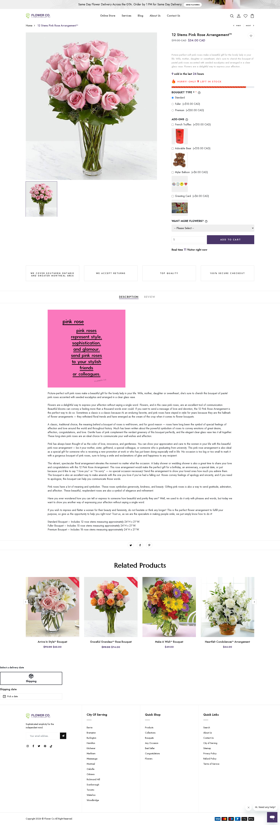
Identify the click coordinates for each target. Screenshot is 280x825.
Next (248, 25)
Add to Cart (230, 239)
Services (126, 16)
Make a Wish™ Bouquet (169, 642)
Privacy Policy (209, 753)
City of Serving (210, 743)
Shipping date (8, 689)
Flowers (148, 758)
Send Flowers (193, 4)
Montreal (91, 763)
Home (29, 25)
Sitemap (207, 748)
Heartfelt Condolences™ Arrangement (227, 642)
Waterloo (91, 795)
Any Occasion (151, 743)
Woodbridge (93, 800)
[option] (91, 106)
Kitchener (91, 748)
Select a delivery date (12, 667)
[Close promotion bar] (276, 4)
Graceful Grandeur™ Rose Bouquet (111, 642)
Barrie (89, 727)
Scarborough (93, 784)
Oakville (90, 769)
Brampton (91, 732)
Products (149, 727)
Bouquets (149, 738)
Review (149, 297)
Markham (91, 753)
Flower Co (49, 818)
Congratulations (152, 753)
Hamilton (91, 743)
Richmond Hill (93, 779)
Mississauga (92, 758)
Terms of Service (211, 763)
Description (129, 297)
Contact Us (173, 16)
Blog (140, 16)
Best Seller (150, 748)
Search (206, 727)
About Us (155, 16)
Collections (150, 732)
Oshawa (90, 774)
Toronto (90, 789)
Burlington (91, 738)
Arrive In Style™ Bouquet (52, 642)
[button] (31, 678)
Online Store (107, 16)
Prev (238, 25)
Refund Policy (209, 758)
